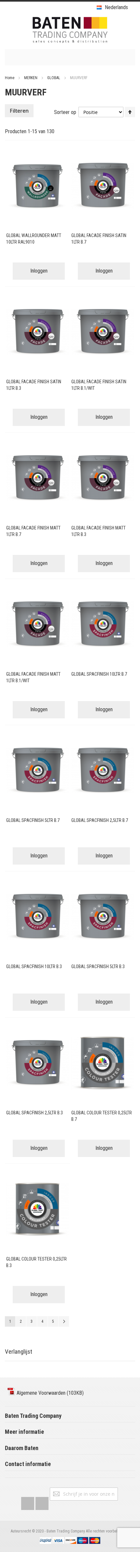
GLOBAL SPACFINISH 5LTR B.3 (98, 966)
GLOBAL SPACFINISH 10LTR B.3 (34, 966)
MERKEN (31, 78)
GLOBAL (54, 78)
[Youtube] (42, 1502)
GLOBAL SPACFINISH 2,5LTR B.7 (99, 820)
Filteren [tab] (19, 110)
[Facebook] (27, 1502)
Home (10, 78)
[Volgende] (64, 1321)
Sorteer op (65, 112)
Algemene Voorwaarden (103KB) (49, 1393)
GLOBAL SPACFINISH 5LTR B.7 (33, 820)
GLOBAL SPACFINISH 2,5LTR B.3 (34, 1112)
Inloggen (39, 271)
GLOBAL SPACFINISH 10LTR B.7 (99, 674)
